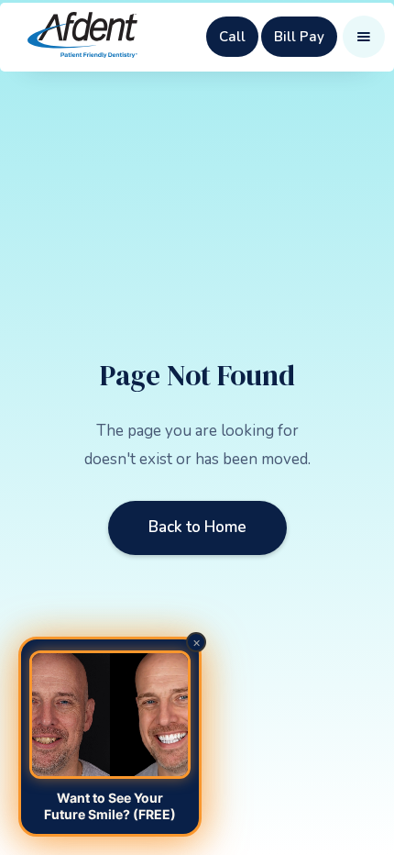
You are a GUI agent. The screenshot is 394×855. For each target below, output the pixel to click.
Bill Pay (299, 37)
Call (232, 37)
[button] (364, 37)
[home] (82, 37)
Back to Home (197, 527)
